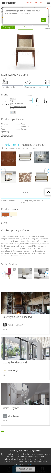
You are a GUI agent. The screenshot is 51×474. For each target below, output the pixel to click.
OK (43, 20)
